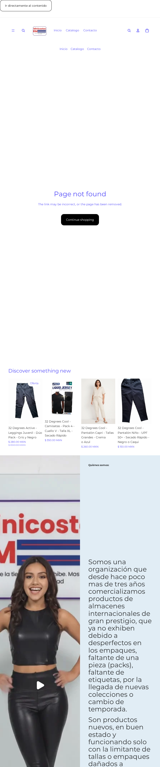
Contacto (94, 49)
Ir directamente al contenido (26, 6)
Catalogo (77, 49)
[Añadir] (72, 411)
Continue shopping (80, 220)
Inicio (64, 49)
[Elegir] (36, 417)
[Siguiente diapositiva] (37, 401)
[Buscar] (23, 30)
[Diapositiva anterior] (13, 401)
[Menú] (13, 31)
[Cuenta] (137, 30)
